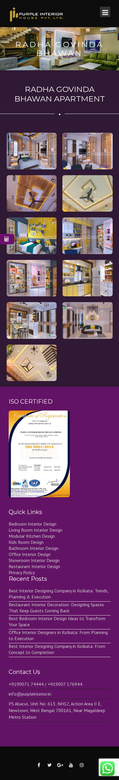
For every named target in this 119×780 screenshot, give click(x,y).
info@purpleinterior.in (30, 694)
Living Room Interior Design (35, 530)
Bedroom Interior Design (32, 524)
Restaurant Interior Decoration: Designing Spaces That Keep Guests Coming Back (56, 607)
